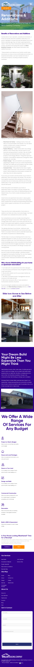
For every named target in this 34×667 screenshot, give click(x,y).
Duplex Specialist (5, 564)
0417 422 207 (6, 8)
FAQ (2, 605)
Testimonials (10, 582)
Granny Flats (20, 561)
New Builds (3, 559)
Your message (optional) (7, 631)
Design (2, 580)
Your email (4, 619)
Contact (3, 600)
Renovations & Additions (7, 566)
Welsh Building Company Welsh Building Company (20, 660)
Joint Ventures (20, 559)
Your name (4, 612)
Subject (4, 625)
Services (3, 582)
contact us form (15, 288)
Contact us (7, 546)
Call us (18, 546)
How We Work (4, 595)
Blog (9, 575)
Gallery (9, 580)
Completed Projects (3, 586)
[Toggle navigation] (31, 4)
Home (2, 575)
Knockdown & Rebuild (6, 561)
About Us (3, 593)
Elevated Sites (4, 569)
